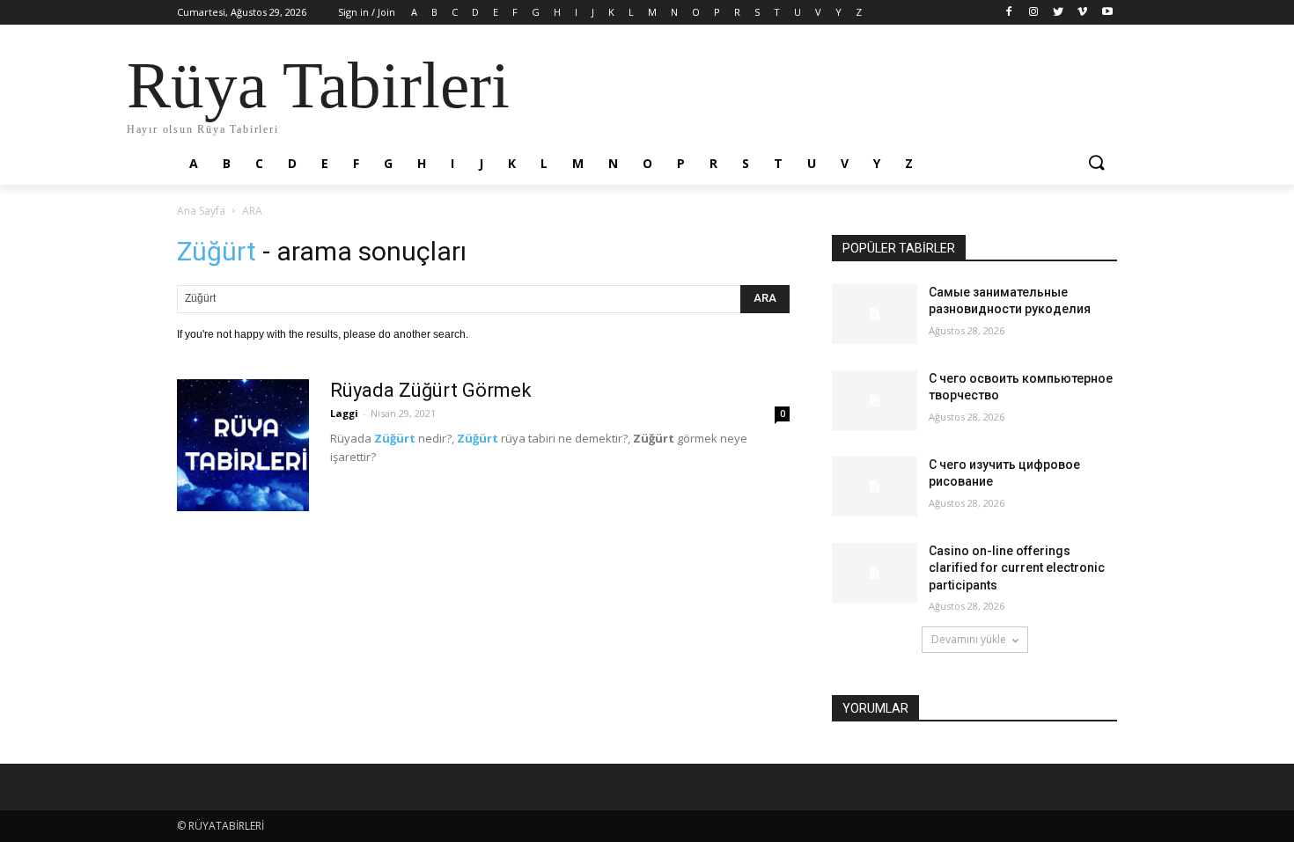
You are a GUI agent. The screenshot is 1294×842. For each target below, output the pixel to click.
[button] (1096, 164)
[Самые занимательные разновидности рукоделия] (874, 314)
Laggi (344, 413)
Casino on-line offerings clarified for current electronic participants (1017, 568)
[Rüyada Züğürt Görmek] (243, 445)
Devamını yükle (968, 639)
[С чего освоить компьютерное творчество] (874, 400)
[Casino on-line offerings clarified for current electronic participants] (874, 573)
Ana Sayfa (201, 210)
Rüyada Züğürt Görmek (431, 390)
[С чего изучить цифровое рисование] (874, 486)
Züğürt (394, 438)
